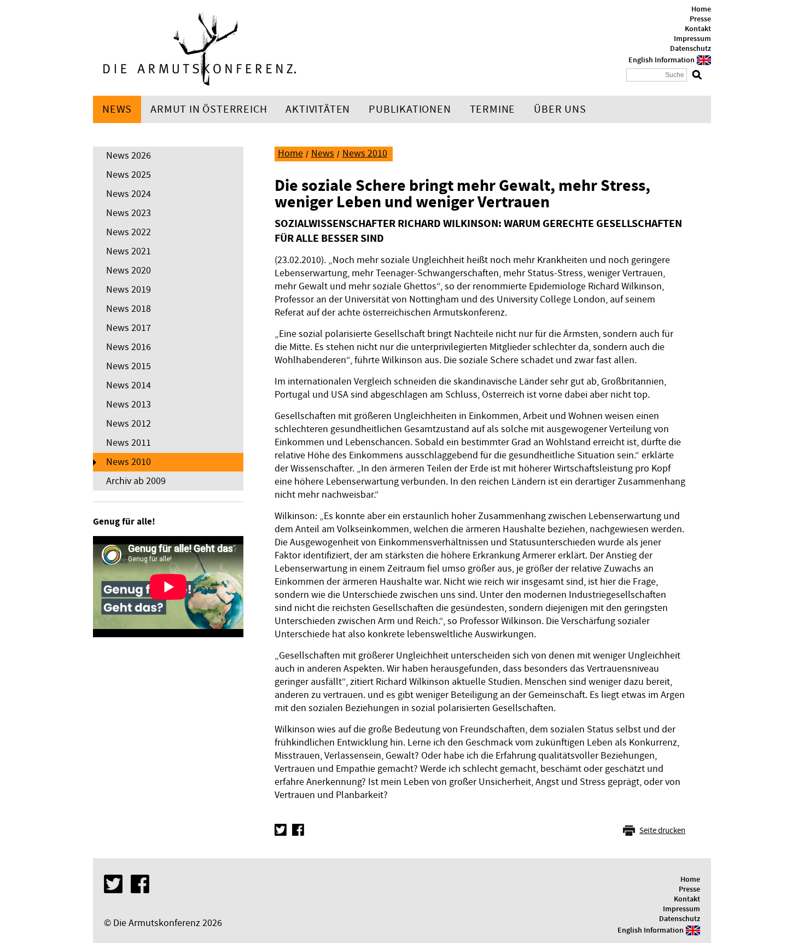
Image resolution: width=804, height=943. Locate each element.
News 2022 (128, 232)
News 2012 (128, 423)
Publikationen (410, 109)
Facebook (298, 830)
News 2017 (128, 328)
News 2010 (128, 462)
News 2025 (128, 174)
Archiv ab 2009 (136, 481)
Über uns (560, 109)
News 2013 (128, 404)
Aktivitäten (318, 109)
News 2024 (128, 194)
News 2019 (128, 289)
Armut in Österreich (208, 109)
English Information (661, 60)
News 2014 (128, 385)
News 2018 (128, 308)
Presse (700, 19)
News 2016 (128, 347)
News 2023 (128, 213)
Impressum (692, 39)
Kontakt (698, 29)
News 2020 (128, 270)
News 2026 (128, 155)
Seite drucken (662, 830)
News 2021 (128, 251)
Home (701, 9)
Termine (493, 109)
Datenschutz (690, 49)
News (117, 109)
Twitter (281, 830)
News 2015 (128, 366)
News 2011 (128, 442)
